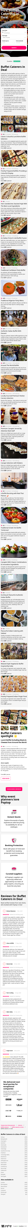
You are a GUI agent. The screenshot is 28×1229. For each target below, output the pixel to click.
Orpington (3, 1141)
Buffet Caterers (5, 1127)
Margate (3, 1174)
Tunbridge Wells (5, 1154)
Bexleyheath (4, 1139)
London (3, 1182)
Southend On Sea (5, 1151)
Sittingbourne (4, 1160)
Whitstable (3, 1164)
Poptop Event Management (8, 1125)
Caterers (20, 1125)
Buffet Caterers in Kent (18, 1127)
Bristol (2, 1188)
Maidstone (3, 1156)
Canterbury (4, 1166)
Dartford (3, 1143)
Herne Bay (3, 1168)
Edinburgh (3, 1192)
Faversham (4, 1162)
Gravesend (3, 1147)
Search (18, 3)
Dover (2, 1172)
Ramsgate (3, 1176)
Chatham (3, 1153)
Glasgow (3, 1194)
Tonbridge (3, 1149)
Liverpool (3, 1190)
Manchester (4, 1186)
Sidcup (2, 1137)
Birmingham (4, 1184)
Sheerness (3, 1158)
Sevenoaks (3, 1145)
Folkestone (3, 1170)
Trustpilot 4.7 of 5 (20, 1226)
